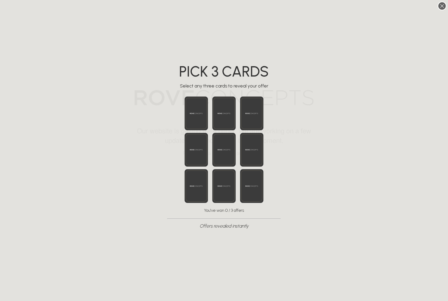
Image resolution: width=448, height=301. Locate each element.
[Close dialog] (442, 6)
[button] (196, 113)
